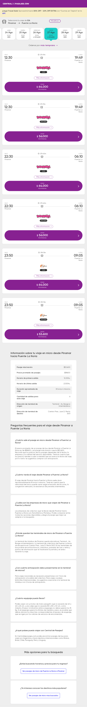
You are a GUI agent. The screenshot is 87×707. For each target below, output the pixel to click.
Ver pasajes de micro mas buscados (43, 695)
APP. (4, 13)
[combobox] (49, 45)
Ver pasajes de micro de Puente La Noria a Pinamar (43, 671)
